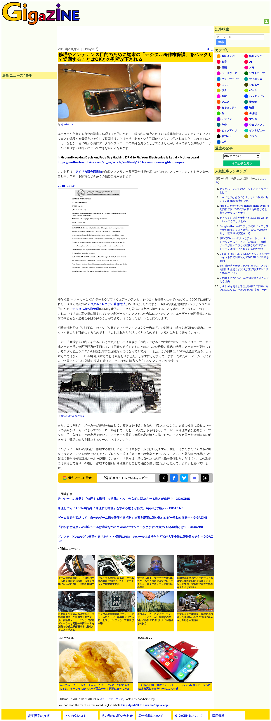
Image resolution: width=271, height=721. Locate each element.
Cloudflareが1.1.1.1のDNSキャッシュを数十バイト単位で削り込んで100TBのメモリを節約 (245, 257)
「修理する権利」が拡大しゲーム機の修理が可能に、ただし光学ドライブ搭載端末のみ (116, 580)
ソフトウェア (115, 699)
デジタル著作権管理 (85, 309)
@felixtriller (67, 124)
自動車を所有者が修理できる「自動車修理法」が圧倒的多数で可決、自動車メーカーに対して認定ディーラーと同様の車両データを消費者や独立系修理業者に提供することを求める (76, 622)
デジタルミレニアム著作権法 (106, 304)
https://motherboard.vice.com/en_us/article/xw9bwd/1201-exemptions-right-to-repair (121, 162)
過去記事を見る (242, 163)
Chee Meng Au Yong (72, 416)
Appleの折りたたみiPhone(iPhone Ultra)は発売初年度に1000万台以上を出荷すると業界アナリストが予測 (244, 209)
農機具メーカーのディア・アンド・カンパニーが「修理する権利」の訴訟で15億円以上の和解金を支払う (155, 619)
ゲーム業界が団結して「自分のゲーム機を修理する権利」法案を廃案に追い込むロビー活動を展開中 (76, 580)
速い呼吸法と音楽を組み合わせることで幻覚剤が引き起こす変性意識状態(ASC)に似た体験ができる (244, 269)
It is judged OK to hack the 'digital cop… (145, 705)
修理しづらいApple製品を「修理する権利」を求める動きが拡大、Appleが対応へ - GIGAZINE (120, 508)
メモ (209, 49)
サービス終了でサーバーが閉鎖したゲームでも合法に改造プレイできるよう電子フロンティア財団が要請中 (155, 582)
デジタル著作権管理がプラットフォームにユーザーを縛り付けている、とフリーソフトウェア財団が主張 (116, 619)
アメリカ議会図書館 (88, 171)
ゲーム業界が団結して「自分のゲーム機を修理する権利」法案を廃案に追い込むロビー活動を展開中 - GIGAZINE (133, 517)
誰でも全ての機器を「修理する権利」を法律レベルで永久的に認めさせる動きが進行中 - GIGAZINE (124, 498)
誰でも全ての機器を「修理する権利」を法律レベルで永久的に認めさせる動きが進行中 (195, 617)
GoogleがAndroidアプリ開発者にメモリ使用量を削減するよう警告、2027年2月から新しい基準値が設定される (244, 230)
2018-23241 (67, 186)
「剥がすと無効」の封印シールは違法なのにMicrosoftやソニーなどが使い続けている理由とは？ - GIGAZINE (131, 527)
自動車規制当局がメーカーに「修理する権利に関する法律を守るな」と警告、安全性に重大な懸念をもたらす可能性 (195, 582)
